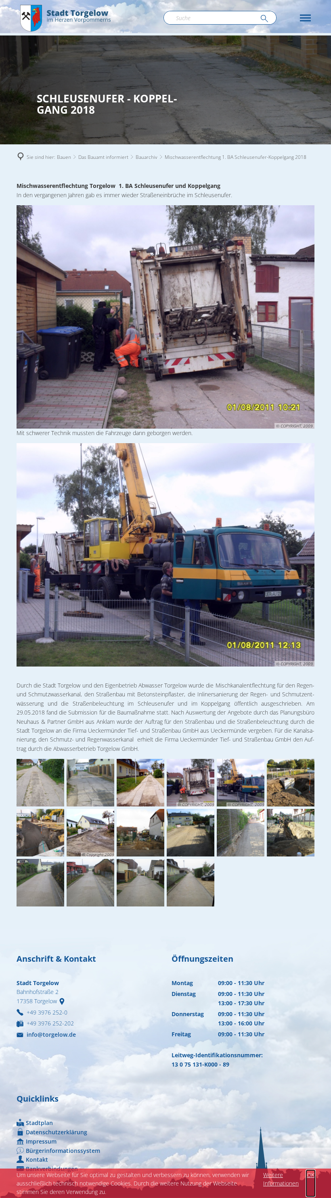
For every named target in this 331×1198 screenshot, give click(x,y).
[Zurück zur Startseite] (65, 17)
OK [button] (310, 1175)
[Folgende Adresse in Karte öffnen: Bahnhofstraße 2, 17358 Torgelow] (64, 1001)
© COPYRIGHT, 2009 (294, 426)
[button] (305, 18)
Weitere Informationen (281, 1179)
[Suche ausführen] (264, 19)
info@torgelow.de (51, 1034)
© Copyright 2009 (98, 854)
